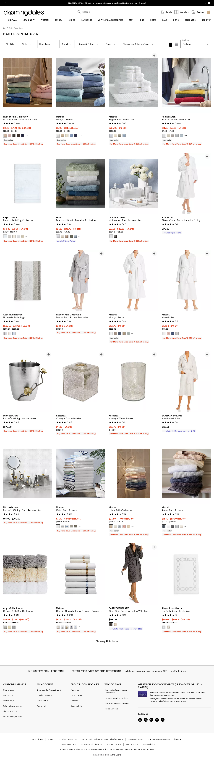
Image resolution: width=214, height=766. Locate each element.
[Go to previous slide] (5, 3)
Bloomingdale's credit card (49, 690)
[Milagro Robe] (133, 280)
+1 (132, 333)
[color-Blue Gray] (75, 236)
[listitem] (107, 3)
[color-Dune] (124, 333)
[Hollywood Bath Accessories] (133, 183)
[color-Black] (18, 135)
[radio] (5, 136)
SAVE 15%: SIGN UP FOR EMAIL (48, 671)
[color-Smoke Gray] (115, 236)
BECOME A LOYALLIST (77, 3)
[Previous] (7, 82)
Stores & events (111, 709)
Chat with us (8, 690)
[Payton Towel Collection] (186, 82)
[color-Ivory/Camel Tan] (66, 627)
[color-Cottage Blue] (177, 135)
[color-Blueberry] (22, 135)
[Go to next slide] (205, 3)
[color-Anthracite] (172, 526)
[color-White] (58, 135)
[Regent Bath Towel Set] (133, 82)
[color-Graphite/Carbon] (110, 624)
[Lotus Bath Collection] (133, 473)
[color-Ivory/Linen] (168, 627)
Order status (42, 701)
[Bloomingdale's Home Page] (23, 13)
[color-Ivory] (66, 135)
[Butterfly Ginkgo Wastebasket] (27, 381)
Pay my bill (42, 706)
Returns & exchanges (12, 706)
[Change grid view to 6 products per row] (176, 44)
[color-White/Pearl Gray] (62, 627)
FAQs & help (8, 701)
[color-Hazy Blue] (124, 135)
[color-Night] (119, 333)
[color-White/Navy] (71, 627)
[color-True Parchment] (168, 135)
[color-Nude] (181, 526)
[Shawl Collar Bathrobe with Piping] (186, 183)
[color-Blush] (168, 333)
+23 (80, 135)
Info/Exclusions (178, 671)
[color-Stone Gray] (172, 135)
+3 (27, 236)
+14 (185, 135)
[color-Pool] (128, 333)
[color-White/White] (58, 526)
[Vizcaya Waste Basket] (133, 381)
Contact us (8, 695)
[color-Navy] (75, 135)
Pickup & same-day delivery (116, 703)
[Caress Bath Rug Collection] (27, 574)
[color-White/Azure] (66, 526)
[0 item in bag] (208, 12)
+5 (132, 526)
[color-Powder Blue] (14, 333)
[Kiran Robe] (186, 280)
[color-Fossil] (119, 135)
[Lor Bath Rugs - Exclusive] (186, 574)
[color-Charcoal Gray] (14, 135)
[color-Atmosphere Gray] (5, 333)
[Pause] (209, 3)
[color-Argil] (66, 236)
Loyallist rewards (44, 695)
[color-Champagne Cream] (110, 526)
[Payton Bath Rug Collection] (27, 183)
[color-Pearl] (71, 526)
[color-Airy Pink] (9, 135)
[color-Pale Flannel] (22, 236)
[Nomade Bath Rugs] (27, 280)
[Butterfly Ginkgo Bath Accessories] (27, 473)
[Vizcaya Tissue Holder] (80, 381)
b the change (76, 695)
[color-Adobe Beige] (5, 135)
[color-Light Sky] (181, 135)
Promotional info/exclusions (162, 701)
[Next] (48, 82)
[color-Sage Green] (71, 236)
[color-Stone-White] (115, 624)
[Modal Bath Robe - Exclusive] (80, 280)
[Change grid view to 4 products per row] (170, 45)
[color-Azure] (71, 135)
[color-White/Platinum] (163, 627)
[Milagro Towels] (80, 82)
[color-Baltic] (163, 526)
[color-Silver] (177, 333)
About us (75, 690)
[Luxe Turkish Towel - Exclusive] (27, 82)
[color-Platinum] (115, 333)
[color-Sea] (172, 333)
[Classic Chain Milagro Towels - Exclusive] (80, 574)
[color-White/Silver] (62, 526)
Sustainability (77, 706)
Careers (74, 701)
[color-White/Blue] (75, 627)
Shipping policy (10, 711)
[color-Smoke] (75, 526)
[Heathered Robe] (186, 381)
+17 (27, 135)
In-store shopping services (116, 698)
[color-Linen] (62, 135)
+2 (79, 236)
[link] (27, 130)
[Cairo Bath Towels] (80, 473)
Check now (181, 701)
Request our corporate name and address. (135, 749)
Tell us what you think (12, 717)
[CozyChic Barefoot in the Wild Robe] (133, 574)
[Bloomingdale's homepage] (5, 28)
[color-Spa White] (163, 135)
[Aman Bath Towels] (186, 473)
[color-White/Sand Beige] (58, 627)
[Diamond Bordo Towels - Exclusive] (80, 183)
